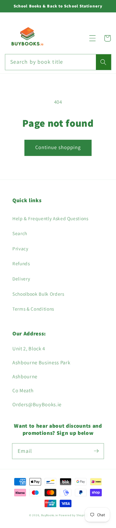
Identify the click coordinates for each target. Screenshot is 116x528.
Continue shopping (58, 147)
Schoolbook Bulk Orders (38, 294)
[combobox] (58, 62)
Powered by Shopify (73, 515)
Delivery (21, 278)
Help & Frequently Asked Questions (50, 218)
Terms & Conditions (33, 309)
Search (19, 233)
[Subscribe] (96, 451)
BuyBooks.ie (49, 515)
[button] (92, 38)
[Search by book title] (103, 62)
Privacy (20, 248)
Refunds (21, 263)
